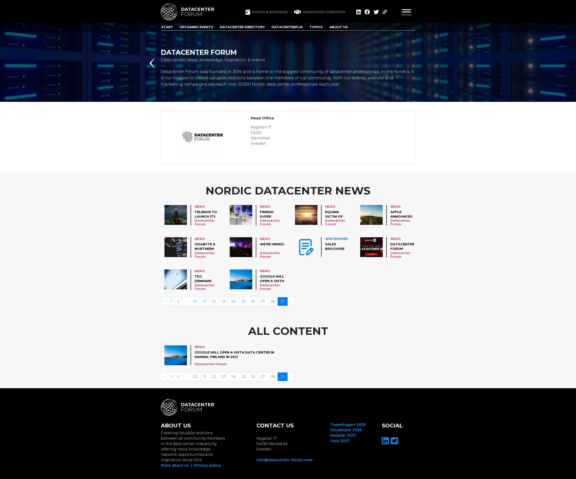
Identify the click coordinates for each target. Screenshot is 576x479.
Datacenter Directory (242, 27)
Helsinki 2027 (343, 435)
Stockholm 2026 (346, 430)
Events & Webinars (270, 12)
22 (214, 301)
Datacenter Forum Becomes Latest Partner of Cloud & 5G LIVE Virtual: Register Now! (402, 246)
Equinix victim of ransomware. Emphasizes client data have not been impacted (338, 214)
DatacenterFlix (287, 27)
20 (195, 301)
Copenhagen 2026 (348, 424)
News (200, 207)
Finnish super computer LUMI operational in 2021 (272, 214)
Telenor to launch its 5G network (206, 214)
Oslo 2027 (340, 441)
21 (204, 301)
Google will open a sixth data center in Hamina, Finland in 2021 (272, 278)
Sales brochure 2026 (334, 246)
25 (243, 301)
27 (263, 301)
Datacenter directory (324, 12)
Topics (316, 27)
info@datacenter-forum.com (284, 460)
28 (272, 301)
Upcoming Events (196, 27)
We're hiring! (272, 244)
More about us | (176, 465)
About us (338, 27)
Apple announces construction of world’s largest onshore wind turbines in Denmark (404, 214)
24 (233, 301)
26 (253, 301)
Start (167, 27)
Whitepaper (336, 239)
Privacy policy (207, 465)
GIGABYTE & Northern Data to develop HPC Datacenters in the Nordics (208, 246)
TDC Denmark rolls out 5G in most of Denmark (206, 278)
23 (224, 301)
